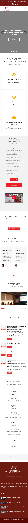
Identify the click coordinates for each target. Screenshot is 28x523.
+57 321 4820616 (9, 1)
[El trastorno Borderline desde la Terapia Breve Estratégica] (3, 512)
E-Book (3, 1)
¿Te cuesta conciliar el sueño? (14, 351)
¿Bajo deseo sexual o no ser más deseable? (16, 506)
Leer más (10, 338)
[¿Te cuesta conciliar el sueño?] (3, 503)
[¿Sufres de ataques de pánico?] (3, 498)
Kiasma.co (16, 521)
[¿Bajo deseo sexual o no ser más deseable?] (3, 507)
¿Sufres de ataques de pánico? (14, 343)
